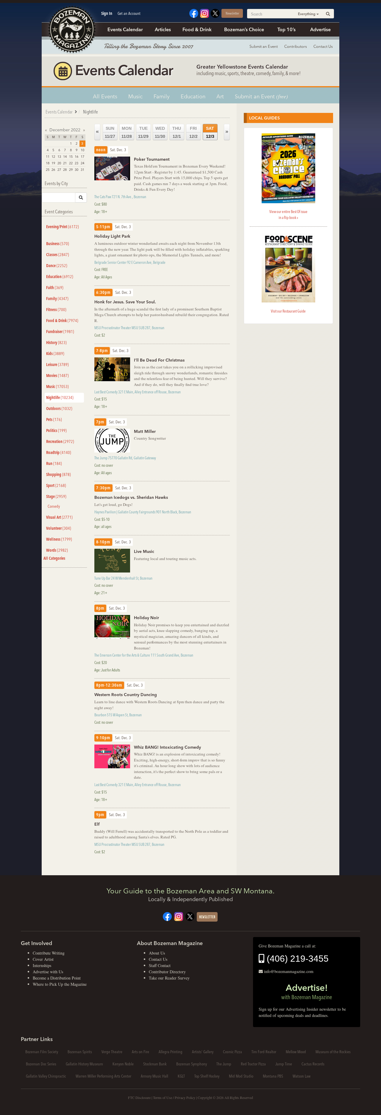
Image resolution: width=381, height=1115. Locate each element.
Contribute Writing (49, 953)
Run (54, 463)
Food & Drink (197, 29)
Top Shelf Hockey (206, 1076)
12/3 (210, 132)
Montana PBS (273, 1076)
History (56, 342)
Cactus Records (313, 1064)
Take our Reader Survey (169, 978)
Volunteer (58, 528)
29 (71, 170)
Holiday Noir (146, 617)
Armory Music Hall (154, 1076)
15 (71, 156)
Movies (57, 375)
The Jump (223, 1064)
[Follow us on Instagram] (204, 12)
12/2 (193, 132)
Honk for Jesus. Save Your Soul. (125, 302)
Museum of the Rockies (333, 1051)
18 (47, 163)
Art (220, 96)
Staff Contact (160, 965)
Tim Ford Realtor (264, 1051)
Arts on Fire (140, 1051)
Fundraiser (60, 331)
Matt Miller (145, 431)
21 (65, 163)
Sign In (106, 13)
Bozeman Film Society (41, 1051)
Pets (54, 419)
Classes (57, 254)
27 (59, 170)
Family (162, 96)
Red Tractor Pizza (253, 1064)
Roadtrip (58, 452)
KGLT (181, 1076)
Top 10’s (286, 29)
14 (65, 156)
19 (53, 163)
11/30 (160, 132)
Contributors (295, 46)
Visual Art (59, 517)
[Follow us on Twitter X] (215, 12)
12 (53, 156)
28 (65, 170)
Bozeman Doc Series (41, 1064)
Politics (56, 430)
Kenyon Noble (123, 1064)
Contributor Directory (167, 971)
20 (59, 163)
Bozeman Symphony (191, 1064)
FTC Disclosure (139, 1097)
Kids (55, 353)
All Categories (54, 558)
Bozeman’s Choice (244, 29)
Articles (163, 29)
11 (47, 156)
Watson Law (301, 1076)
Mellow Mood (296, 1051)
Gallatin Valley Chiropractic (46, 1076)
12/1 (176, 132)
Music (135, 96)
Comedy (54, 506)
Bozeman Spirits (80, 1051)
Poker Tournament (152, 159)
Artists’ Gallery (202, 1051)
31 (82, 170)
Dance (56, 265)
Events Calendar (125, 29)
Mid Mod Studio (241, 1076)
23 (76, 163)
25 (47, 170)
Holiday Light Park (112, 236)
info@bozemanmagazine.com (288, 971)
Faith (54, 287)
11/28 (126, 132)
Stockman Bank (155, 1064)
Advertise (320, 29)
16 (76, 156)
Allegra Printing (170, 1051)
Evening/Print (62, 226)
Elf (97, 824)
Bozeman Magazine (71, 29)
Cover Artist (43, 959)
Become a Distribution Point (57, 978)
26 (53, 170)
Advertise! (306, 991)
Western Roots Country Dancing (125, 694)
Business (57, 243)
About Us (157, 953)
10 (82, 150)
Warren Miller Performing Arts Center (103, 1076)
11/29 (143, 132)
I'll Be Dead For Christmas (159, 360)
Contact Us (323, 46)
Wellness (59, 539)
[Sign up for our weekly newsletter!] (207, 916)
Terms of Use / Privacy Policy (174, 1097)
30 (76, 170)
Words (57, 550)
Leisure (57, 364)
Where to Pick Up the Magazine (60, 984)
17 (82, 156)
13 (59, 156)
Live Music (144, 551)
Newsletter (232, 13)
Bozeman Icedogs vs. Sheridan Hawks (131, 497)
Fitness (56, 309)
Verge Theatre (112, 1051)
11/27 (110, 132)
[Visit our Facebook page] (193, 12)
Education (193, 96)
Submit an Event (263, 46)
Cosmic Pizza (232, 1051)
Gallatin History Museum (84, 1064)
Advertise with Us (48, 971)
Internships (42, 965)
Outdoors (59, 408)
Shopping (58, 474)
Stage (56, 496)
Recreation (60, 441)
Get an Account (129, 13)
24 (82, 163)
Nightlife (60, 397)
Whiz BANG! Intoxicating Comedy (167, 747)
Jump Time (283, 1064)
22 (71, 163)
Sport (56, 485)
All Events (105, 96)
